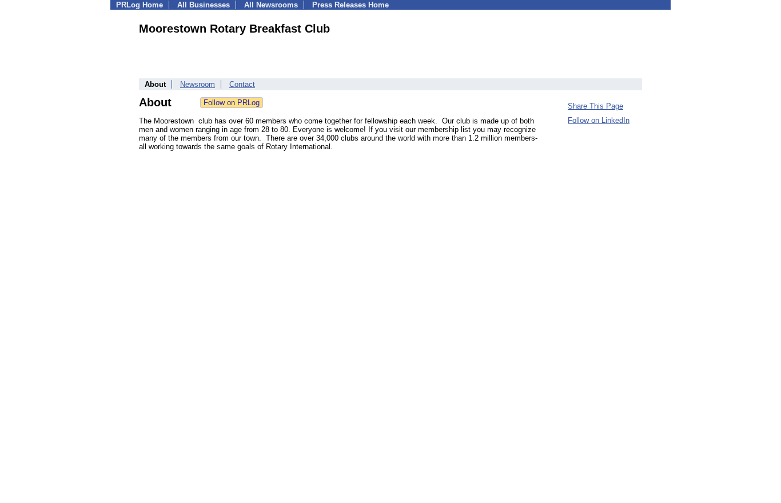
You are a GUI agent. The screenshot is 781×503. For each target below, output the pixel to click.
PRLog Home (139, 5)
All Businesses (203, 5)
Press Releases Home (350, 5)
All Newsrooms (271, 5)
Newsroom (197, 84)
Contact (242, 84)
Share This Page (595, 106)
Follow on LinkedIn (598, 120)
